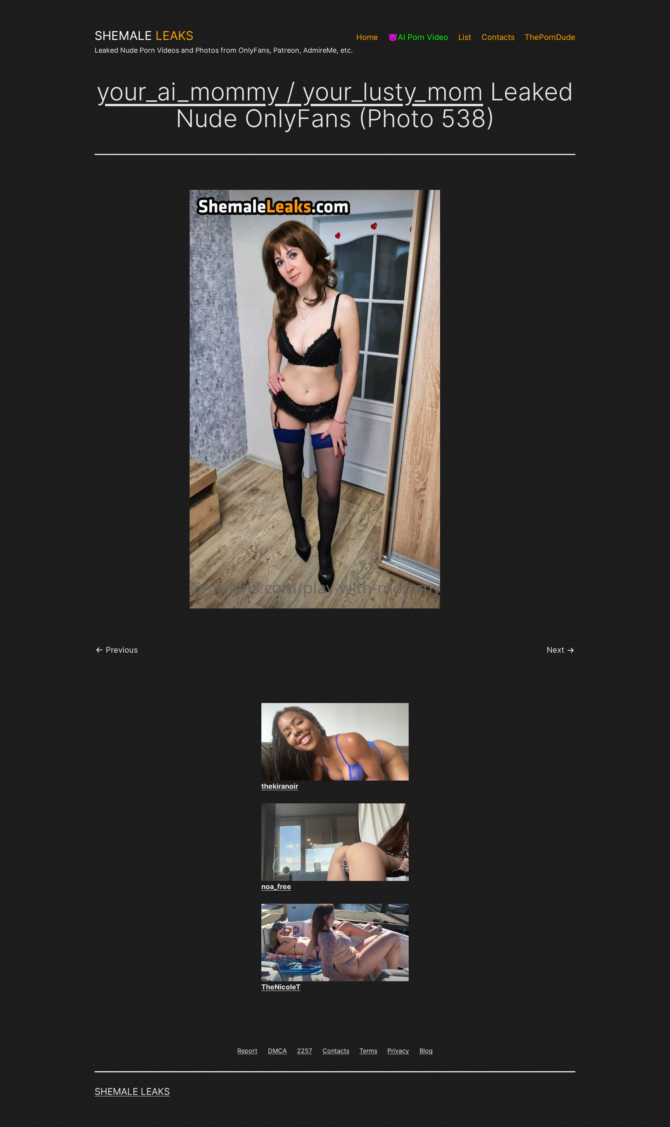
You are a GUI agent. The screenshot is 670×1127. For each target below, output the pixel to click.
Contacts (498, 37)
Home (367, 37)
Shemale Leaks (132, 1091)
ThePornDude (550, 37)
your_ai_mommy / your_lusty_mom (290, 91)
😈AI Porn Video (418, 37)
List (464, 37)
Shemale (144, 35)
